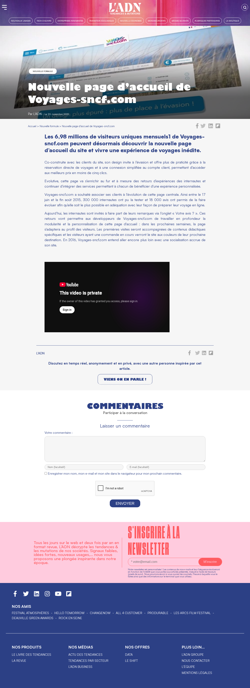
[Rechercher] (244, 7)
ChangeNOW (100, 613)
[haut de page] (243, 683)
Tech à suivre (44, 20)
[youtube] (58, 595)
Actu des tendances (85, 655)
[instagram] (47, 595)
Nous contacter (196, 661)
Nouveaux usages (20, 20)
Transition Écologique (101, 20)
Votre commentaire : (58, 433)
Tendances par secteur (88, 661)
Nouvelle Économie (131, 20)
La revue (19, 661)
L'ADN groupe (193, 655)
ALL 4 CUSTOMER (129, 613)
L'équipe (188, 667)
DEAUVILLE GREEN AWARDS (32, 618)
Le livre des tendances (31, 655)
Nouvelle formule (43, 71)
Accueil (32, 126)
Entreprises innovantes (70, 20)
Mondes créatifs (156, 20)
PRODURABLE (157, 613)
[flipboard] (218, 127)
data (129, 655)
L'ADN (37, 114)
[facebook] (197, 127)
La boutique (232, 20)
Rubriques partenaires (207, 20)
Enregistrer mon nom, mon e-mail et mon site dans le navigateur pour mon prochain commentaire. (115, 473)
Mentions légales (197, 673)
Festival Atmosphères (30, 613)
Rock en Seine (70, 618)
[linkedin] (210, 127)
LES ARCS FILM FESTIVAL (192, 613)
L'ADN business (80, 667)
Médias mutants (180, 20)
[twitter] (203, 127)
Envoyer (125, 503)
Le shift (131, 661)
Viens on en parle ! (125, 379)
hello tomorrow (69, 613)
